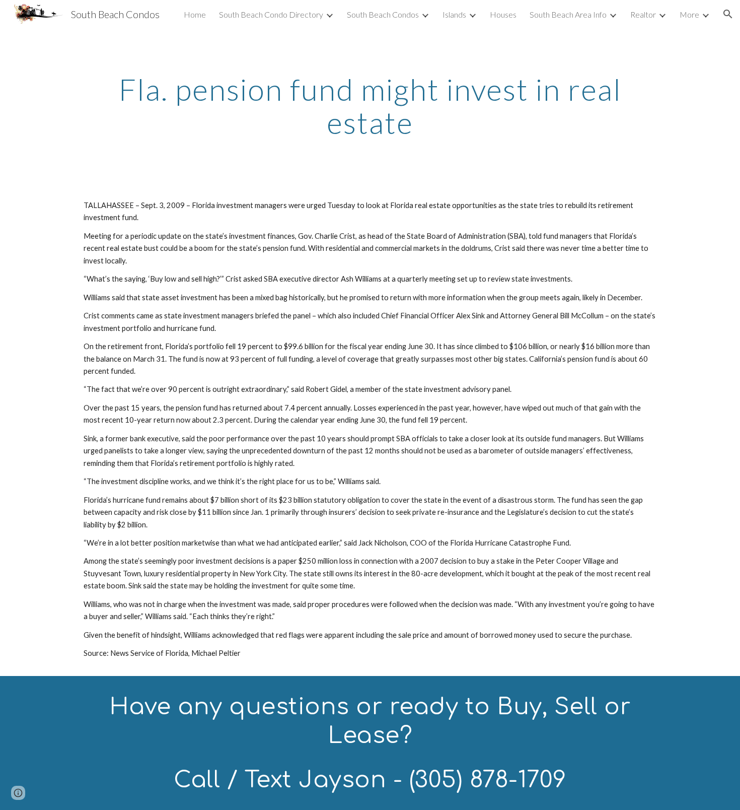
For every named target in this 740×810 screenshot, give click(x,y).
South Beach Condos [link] (383, 14)
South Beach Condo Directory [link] (271, 14)
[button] (728, 14)
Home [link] (195, 14)
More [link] (689, 14)
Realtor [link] (643, 14)
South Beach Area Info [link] (568, 14)
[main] (370, 106)
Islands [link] (454, 14)
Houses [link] (503, 14)
